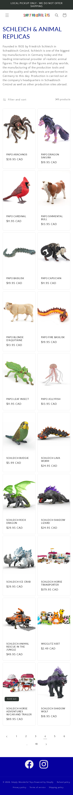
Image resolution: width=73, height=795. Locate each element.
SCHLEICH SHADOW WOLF (53, 710)
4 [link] (45, 736)
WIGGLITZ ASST (50, 643)
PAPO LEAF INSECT (17, 399)
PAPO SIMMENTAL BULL (52, 218)
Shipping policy (56, 787)
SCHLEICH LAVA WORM (50, 459)
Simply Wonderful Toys (22, 782)
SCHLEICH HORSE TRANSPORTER (51, 583)
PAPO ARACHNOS (16, 154)
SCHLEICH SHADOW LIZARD (53, 521)
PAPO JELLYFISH (50, 399)
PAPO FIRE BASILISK (53, 337)
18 (36, 744)
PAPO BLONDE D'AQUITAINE (15, 339)
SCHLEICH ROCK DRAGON (16, 521)
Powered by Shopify (44, 782)
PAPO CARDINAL (16, 216)
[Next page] (46, 744)
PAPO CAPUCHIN (51, 278)
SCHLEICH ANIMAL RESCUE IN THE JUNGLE (17, 646)
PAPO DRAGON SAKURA (50, 156)
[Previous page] (7, 736)
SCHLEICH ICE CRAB (18, 581)
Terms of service (38, 787)
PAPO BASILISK (15, 278)
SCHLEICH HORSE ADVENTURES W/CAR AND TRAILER (19, 711)
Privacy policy (19, 787)
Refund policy (63, 782)
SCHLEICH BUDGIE (17, 458)
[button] (7, 15)
